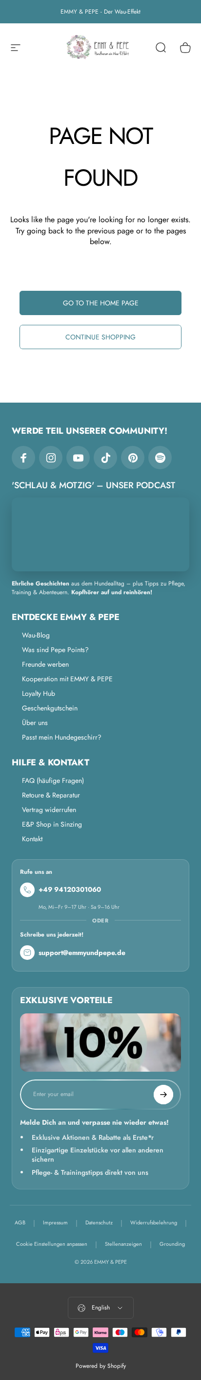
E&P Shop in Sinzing (52, 824)
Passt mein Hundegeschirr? (61, 737)
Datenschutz (99, 1222)
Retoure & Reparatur (51, 795)
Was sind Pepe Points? (55, 650)
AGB (20, 1222)
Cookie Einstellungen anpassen (51, 1244)
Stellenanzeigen (123, 1244)
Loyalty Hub (38, 693)
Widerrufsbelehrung (153, 1222)
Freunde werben (45, 664)
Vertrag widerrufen (49, 809)
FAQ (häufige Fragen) (53, 780)
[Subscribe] (163, 1094)
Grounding (172, 1244)
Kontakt (32, 839)
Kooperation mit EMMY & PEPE (67, 679)
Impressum (55, 1222)
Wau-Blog (36, 635)
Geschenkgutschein (50, 708)
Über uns (35, 722)
